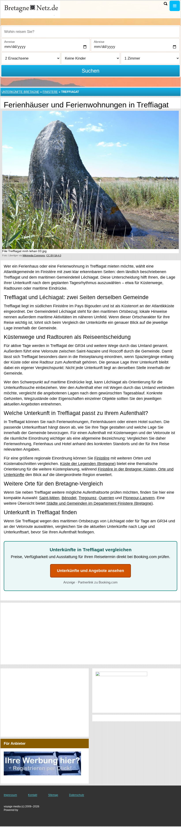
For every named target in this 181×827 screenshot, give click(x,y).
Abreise (99, 41)
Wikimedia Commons (34, 255)
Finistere (50, 92)
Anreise (9, 41)
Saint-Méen (49, 498)
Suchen (90, 71)
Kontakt (32, 795)
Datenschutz (76, 795)
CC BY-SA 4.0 (53, 255)
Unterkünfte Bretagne (20, 92)
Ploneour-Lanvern (139, 498)
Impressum (10, 795)
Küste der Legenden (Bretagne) (88, 463)
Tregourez (87, 498)
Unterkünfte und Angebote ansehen (90, 570)
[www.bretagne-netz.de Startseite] (30, 9)
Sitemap (53, 795)
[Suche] (165, 3)
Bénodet (69, 498)
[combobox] (90, 31)
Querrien (106, 498)
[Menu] (175, 6)
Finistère (101, 458)
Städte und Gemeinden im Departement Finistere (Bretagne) (99, 503)
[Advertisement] (90, 633)
